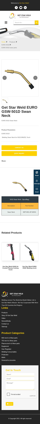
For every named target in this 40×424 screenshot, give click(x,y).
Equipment (5, 346)
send (10, 404)
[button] (35, 78)
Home (4, 42)
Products (12, 42)
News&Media (6, 321)
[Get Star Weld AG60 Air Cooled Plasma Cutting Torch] (10, 252)
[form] (20, 389)
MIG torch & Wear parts (10, 338)
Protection (5, 354)
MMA (3, 357)
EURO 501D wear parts (9, 47)
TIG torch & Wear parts (9, 341)
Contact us (19, 147)
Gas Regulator (6, 349)
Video (3, 318)
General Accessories (9, 360)
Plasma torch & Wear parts (11, 343)
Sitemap (4, 326)
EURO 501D (6, 45)
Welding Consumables (9, 352)
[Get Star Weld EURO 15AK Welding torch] (29, 252)
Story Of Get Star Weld (9, 315)
